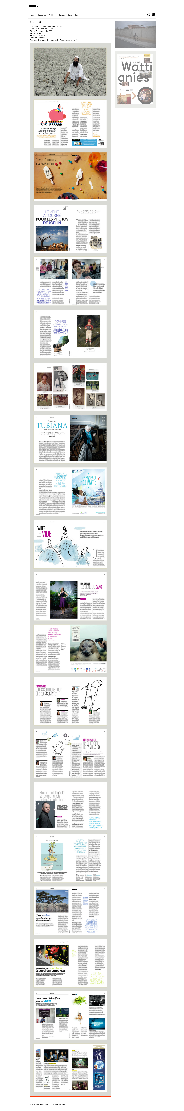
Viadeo (48, 1105)
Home (32, 15)
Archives (52, 15)
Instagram (148, 14)
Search (77, 15)
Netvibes (62, 1105)
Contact (61, 15)
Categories (42, 15)
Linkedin (153, 14)
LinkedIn (55, 1105)
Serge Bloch (48, 29)
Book (70, 15)
